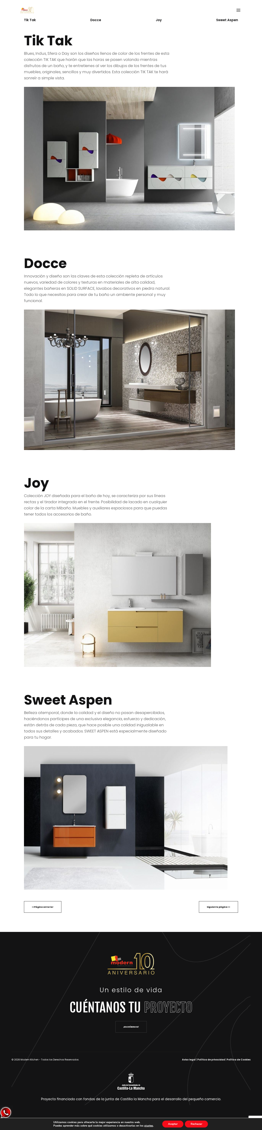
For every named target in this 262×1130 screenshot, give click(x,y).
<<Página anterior (43, 906)
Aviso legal (189, 1059)
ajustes (148, 1126)
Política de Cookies (238, 1059)
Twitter (5, 562)
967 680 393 (66, 10)
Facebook (5, 577)
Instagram (5, 547)
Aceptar (173, 1124)
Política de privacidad (211, 1059)
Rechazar (196, 1124)
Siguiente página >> (218, 906)
